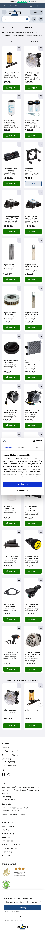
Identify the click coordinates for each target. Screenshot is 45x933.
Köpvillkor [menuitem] (6, 830)
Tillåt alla (22, 484)
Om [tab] (37, 447)
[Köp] (11, 87)
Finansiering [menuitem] (7, 851)
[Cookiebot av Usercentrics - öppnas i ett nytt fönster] (32, 441)
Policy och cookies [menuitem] (9, 840)
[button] (4, 12)
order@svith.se (38, 6)
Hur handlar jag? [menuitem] (8, 833)
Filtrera (13, 41)
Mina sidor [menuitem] (6, 837)
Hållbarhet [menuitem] (6, 855)
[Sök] (27, 19)
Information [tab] (22, 447)
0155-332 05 (14, 751)
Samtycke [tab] (8, 447)
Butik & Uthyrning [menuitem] (9, 848)
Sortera (34, 41)
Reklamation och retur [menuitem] (11, 844)
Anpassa (21, 490)
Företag (22, 907)
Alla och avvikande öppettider (13, 814)
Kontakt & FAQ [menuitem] (8, 826)
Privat (22, 917)
